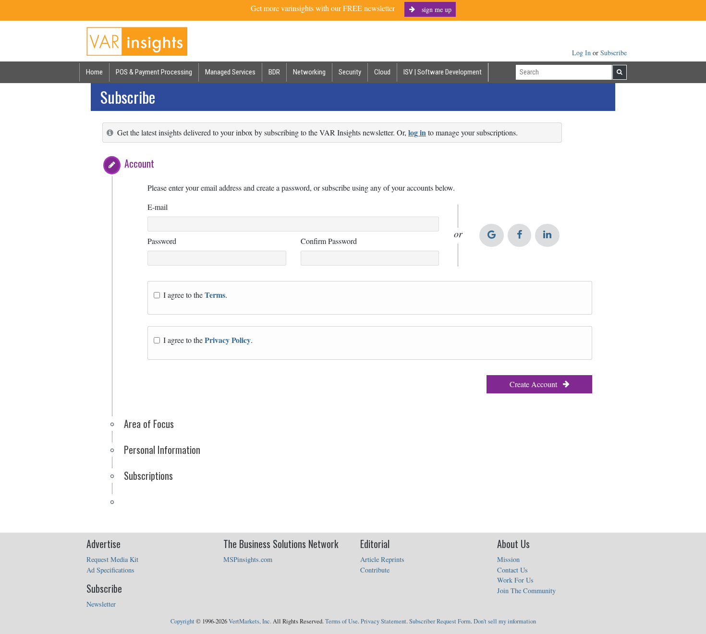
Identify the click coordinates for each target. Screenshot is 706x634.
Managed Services (230, 72)
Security (350, 72)
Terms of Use (341, 621)
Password (161, 241)
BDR (274, 72)
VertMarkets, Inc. (250, 621)
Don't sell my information (505, 621)
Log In (582, 52)
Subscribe (613, 52)
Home (94, 72)
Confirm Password (329, 241)
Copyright (182, 621)
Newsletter (101, 604)
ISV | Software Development (442, 72)
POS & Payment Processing (154, 72)
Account (139, 163)
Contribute (375, 569)
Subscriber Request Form (440, 621)
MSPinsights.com (247, 559)
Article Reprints (382, 559)
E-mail (157, 207)
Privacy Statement (383, 621)
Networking (309, 72)
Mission (508, 559)
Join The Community (526, 590)
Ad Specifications (110, 569)
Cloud (382, 72)
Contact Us (512, 569)
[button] (112, 165)
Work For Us (515, 580)
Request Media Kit (112, 559)
